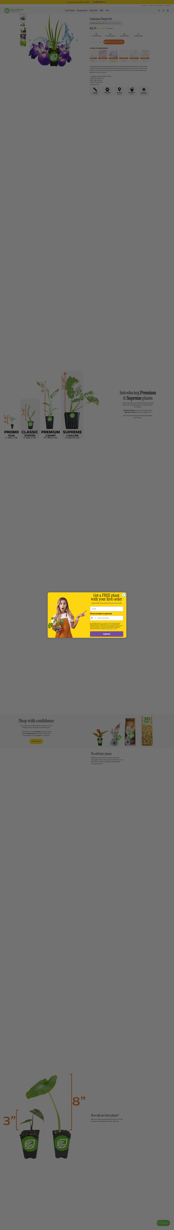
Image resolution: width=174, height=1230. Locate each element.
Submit (106, 634)
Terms (115, 628)
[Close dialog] (123, 595)
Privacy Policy (109, 628)
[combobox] (93, 618)
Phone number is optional (101, 614)
